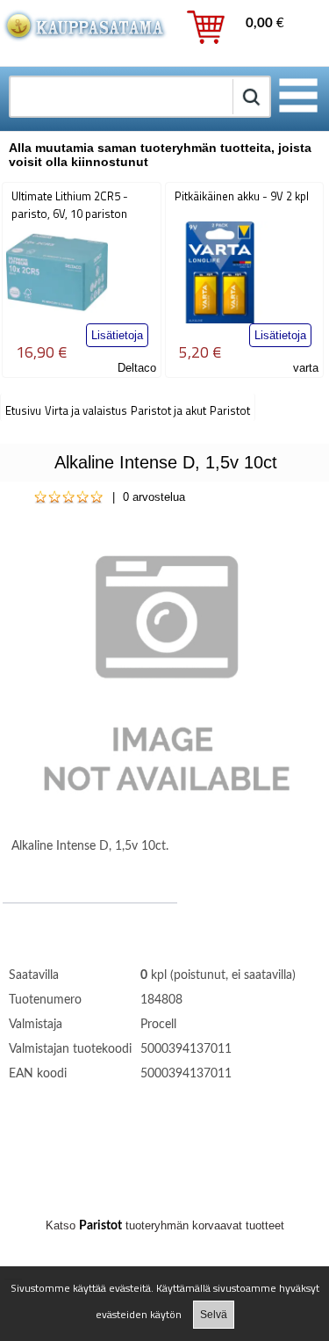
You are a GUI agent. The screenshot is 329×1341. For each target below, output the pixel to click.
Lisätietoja (117, 335)
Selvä (213, 1314)
